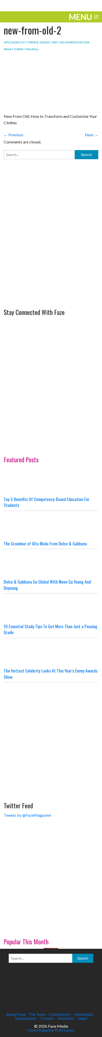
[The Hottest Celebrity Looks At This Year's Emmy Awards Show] (51, 652)
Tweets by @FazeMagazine (27, 815)
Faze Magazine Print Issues (51, 1030)
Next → (91, 134)
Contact (47, 1018)
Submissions (25, 1018)
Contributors (60, 1014)
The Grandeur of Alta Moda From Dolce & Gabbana (45, 543)
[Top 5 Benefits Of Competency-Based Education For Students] (51, 481)
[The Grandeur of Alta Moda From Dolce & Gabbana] (51, 525)
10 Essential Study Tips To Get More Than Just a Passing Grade (50, 629)
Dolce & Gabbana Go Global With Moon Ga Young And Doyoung (47, 584)
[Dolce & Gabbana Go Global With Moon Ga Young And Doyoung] (51, 564)
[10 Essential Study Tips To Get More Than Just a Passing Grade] (51, 608)
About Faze (16, 1014)
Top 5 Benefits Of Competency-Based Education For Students (46, 502)
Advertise (65, 1018)
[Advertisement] (51, 252)
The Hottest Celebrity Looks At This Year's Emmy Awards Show (50, 673)
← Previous (13, 134)
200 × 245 (58, 42)
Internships (84, 1014)
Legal (82, 1018)
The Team (37, 1014)
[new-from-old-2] (28, 82)
